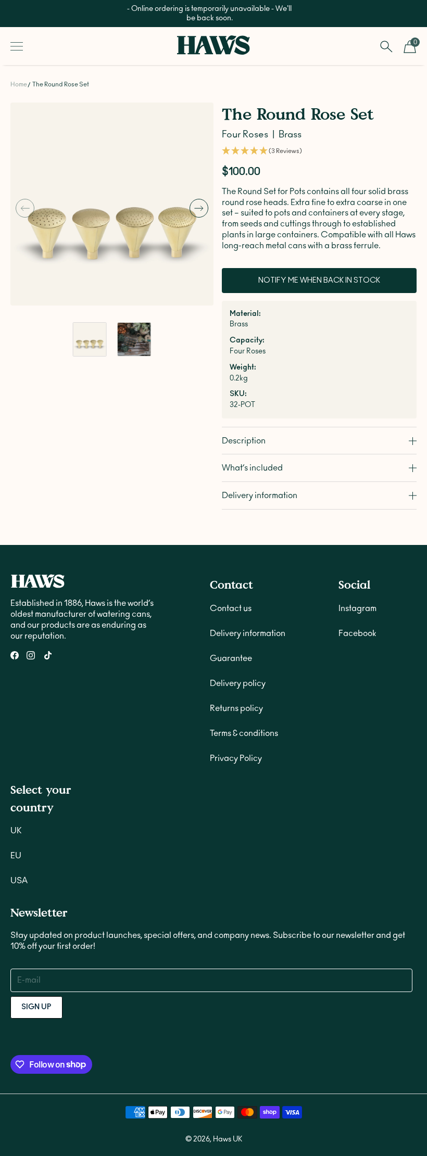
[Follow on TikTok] (48, 655)
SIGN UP (36, 1007)
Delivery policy (238, 683)
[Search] (386, 46)
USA (19, 880)
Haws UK (227, 1139)
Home (18, 84)
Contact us (231, 608)
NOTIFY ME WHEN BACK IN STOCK (319, 280)
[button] (25, 208)
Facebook (357, 633)
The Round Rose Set (60, 84)
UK (16, 831)
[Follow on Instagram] (31, 655)
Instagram (357, 608)
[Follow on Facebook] (14, 655)
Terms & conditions (244, 733)
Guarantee (231, 658)
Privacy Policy (236, 758)
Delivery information (247, 633)
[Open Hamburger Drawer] (16, 46)
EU (15, 856)
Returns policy (236, 708)
